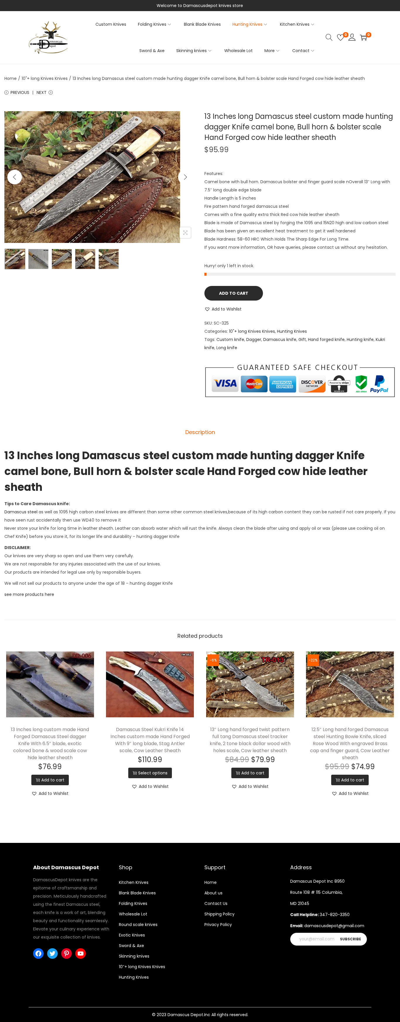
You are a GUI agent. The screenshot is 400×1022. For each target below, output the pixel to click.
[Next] (185, 177)
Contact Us (216, 903)
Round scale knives (138, 924)
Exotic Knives (132, 935)
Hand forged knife (326, 339)
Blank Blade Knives (137, 893)
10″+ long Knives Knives (142, 967)
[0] (340, 37)
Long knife (226, 348)
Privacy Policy (218, 924)
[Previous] (14, 177)
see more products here (29, 594)
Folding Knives (133, 903)
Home (10, 78)
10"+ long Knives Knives (45, 78)
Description (200, 432)
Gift (302, 339)
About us (213, 893)
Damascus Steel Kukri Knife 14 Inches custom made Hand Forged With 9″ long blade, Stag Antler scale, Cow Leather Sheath (150, 740)
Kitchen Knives (133, 882)
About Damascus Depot (66, 867)
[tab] (200, 432)
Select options (152, 773)
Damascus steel (20, 512)
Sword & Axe (131, 946)
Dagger (253, 339)
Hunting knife (360, 339)
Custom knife (230, 339)
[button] (223, 309)
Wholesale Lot (133, 914)
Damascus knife (279, 339)
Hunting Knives (292, 331)
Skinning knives (134, 956)
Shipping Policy (219, 914)
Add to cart (233, 293)
